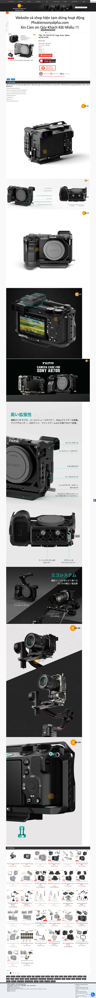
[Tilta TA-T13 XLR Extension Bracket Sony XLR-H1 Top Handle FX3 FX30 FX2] (68, 862)
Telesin (84, 978)
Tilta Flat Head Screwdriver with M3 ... (41, 944)
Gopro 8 (8, 981)
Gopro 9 (18, 976)
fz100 (61, 976)
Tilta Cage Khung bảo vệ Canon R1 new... (13, 884)
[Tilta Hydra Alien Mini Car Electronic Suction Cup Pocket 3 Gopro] (13, 902)
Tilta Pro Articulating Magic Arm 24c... (41, 924)
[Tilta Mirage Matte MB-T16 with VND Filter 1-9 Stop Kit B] (13, 941)
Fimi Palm (38, 976)
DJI (33, 976)
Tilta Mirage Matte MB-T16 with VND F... (13, 944)
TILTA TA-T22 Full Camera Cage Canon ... (13, 964)
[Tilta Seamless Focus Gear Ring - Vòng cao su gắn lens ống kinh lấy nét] (27, 942)
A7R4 (8, 978)
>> (18, 972)
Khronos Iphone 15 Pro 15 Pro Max (26, 923)
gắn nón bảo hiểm (28, 981)
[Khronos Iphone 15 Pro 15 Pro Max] (27, 920)
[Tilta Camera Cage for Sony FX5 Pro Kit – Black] (13, 860)
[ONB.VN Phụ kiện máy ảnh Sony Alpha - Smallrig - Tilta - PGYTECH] (20, 6)
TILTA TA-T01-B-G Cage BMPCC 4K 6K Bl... (68, 924)
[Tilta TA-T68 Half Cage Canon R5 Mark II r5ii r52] (68, 881)
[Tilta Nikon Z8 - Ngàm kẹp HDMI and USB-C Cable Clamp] (54, 921)
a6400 (17, 978)
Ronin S (41, 981)
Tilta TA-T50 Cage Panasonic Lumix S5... (68, 944)
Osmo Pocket (50, 978)
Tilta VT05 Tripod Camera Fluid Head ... (41, 904)
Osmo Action (57, 978)
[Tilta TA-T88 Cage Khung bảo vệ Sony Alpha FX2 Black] (54, 862)
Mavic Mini (47, 981)
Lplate (56, 976)
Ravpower (80, 976)
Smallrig (29, 976)
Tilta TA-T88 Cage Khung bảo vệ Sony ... (54, 864)
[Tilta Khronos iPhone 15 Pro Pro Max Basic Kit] (13, 921)
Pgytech (68, 978)
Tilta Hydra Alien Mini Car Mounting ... (27, 904)
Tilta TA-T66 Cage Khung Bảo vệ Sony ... (82, 864)
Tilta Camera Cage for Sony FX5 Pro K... (13, 864)
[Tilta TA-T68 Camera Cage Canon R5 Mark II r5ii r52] (82, 881)
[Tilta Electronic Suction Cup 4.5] (54, 881)
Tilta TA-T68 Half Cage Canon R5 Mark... (68, 884)
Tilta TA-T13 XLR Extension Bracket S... (68, 864)
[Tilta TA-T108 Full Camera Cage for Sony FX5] (27, 861)
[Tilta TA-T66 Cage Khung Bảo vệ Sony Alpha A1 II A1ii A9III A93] (82, 862)
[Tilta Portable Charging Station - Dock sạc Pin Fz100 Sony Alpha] (27, 881)
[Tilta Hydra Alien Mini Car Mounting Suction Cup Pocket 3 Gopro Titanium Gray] (27, 902)
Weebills (27, 978)
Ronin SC (36, 981)
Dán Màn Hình (20, 981)
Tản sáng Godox (34, 978)
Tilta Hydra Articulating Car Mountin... (82, 904)
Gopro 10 (13, 976)
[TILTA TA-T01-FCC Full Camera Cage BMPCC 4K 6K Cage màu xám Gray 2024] (82, 922)
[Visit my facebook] (94, 500)
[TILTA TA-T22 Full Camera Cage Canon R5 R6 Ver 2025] (13, 961)
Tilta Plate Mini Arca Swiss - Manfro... (68, 904)
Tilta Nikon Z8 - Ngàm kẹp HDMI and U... (54, 924)
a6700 (13, 79)
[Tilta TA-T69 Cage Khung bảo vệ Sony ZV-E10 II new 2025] (40, 882)
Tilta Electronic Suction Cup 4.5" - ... (54, 884)
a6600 (12, 978)
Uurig (52, 976)
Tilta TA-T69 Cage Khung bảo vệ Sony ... (41, 884)
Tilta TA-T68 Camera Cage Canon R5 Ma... (81, 884)
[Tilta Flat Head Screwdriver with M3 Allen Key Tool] (40, 941)
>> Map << (45, 988)
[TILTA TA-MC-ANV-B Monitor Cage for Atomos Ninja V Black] (82, 942)
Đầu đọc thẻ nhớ (42, 978)
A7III (85, 976)
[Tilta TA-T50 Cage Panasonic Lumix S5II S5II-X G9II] (68, 941)
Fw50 (43, 976)
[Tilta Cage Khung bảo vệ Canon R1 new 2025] (13, 882)
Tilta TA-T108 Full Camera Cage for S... (27, 864)
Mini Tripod (78, 978)
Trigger (74, 976)
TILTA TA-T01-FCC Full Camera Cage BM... (82, 924)
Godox (70, 976)
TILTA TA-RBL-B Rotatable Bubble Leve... (27, 964)
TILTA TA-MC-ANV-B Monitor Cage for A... (82, 944)
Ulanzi (63, 978)
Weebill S (53, 981)
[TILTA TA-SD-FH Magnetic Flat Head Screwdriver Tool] (54, 942)
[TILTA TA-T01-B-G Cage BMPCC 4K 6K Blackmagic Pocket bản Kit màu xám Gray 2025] (68, 922)
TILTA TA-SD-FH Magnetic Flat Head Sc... (54, 944)
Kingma (21, 978)
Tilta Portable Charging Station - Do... (27, 884)
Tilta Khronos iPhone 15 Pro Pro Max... (13, 924)
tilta (8, 79)
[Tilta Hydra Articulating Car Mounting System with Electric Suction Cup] (82, 901)
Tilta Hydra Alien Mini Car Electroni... (13, 904)
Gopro (8, 976)
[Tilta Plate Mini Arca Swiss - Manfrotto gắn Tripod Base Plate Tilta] (68, 901)
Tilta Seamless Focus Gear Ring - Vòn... (26, 944)
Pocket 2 (23, 976)
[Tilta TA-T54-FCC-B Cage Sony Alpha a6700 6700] (22, 61)
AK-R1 (65, 976)
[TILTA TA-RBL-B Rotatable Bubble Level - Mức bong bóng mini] (27, 961)
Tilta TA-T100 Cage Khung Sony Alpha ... (41, 864)
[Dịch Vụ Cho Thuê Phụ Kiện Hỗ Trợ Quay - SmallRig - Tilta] (51, 21)
